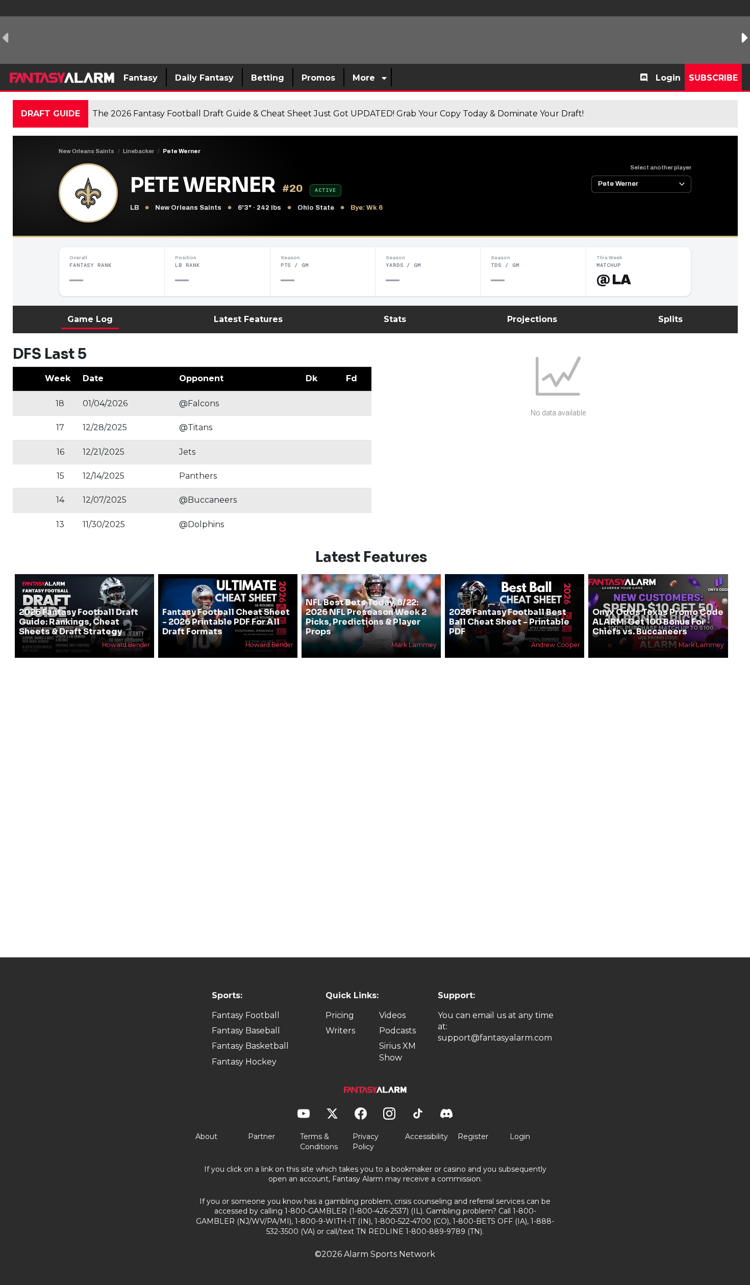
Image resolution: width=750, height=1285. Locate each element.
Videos (392, 1015)
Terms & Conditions (319, 1141)
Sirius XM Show (397, 1051)
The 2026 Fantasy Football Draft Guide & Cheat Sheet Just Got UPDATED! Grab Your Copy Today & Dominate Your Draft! (338, 113)
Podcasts (397, 1030)
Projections (532, 319)
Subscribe (713, 78)
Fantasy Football (246, 1015)
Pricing (340, 1015)
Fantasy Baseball (246, 1030)
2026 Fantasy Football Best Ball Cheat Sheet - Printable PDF (509, 622)
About (206, 1136)
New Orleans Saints (86, 151)
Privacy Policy (366, 1141)
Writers (340, 1030)
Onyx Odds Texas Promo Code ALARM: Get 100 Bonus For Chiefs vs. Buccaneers (657, 622)
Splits (670, 319)
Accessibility (426, 1136)
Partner (261, 1136)
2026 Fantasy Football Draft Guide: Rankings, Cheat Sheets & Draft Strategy (78, 622)
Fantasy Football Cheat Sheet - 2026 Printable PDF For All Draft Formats (226, 622)
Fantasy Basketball (250, 1046)
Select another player (660, 167)
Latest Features (248, 319)
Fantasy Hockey (244, 1062)
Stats (395, 319)
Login (668, 78)
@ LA (613, 280)
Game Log (90, 319)
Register (473, 1136)
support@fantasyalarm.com (495, 1038)
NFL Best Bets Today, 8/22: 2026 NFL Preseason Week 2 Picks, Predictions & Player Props (366, 617)
